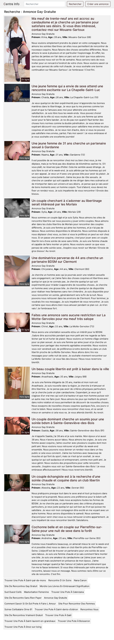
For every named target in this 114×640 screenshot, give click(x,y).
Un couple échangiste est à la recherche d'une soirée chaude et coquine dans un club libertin (66, 478)
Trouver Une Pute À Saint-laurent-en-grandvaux (29, 621)
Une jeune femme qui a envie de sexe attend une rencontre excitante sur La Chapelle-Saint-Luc (67, 88)
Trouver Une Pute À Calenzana (67, 592)
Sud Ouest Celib (13, 592)
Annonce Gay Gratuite (55, 597)
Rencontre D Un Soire (59, 580)
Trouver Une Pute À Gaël (58, 615)
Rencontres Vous (89, 609)
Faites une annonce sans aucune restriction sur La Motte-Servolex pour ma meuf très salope (69, 317)
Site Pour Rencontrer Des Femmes (76, 603)
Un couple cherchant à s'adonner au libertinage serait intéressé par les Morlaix (67, 202)
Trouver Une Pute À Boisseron (74, 621)
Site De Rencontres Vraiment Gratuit (23, 615)
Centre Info (11, 4)
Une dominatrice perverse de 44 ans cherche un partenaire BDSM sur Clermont (67, 259)
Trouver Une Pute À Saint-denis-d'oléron (56, 609)
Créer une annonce (98, 4)
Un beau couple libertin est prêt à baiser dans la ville (70, 369)
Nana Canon (80, 580)
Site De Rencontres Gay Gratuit (20, 586)
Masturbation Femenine (36, 592)
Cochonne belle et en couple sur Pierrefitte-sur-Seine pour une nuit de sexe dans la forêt (67, 529)
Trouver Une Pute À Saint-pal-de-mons (25, 580)
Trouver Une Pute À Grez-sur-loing (22, 626)
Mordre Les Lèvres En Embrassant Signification (64, 586)
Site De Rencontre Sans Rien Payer (23, 597)
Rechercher (75, 4)
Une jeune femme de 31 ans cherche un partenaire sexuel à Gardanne (69, 145)
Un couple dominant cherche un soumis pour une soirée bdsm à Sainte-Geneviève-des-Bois (68, 421)
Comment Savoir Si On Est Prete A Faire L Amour (30, 603)
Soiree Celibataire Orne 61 (18, 609)
